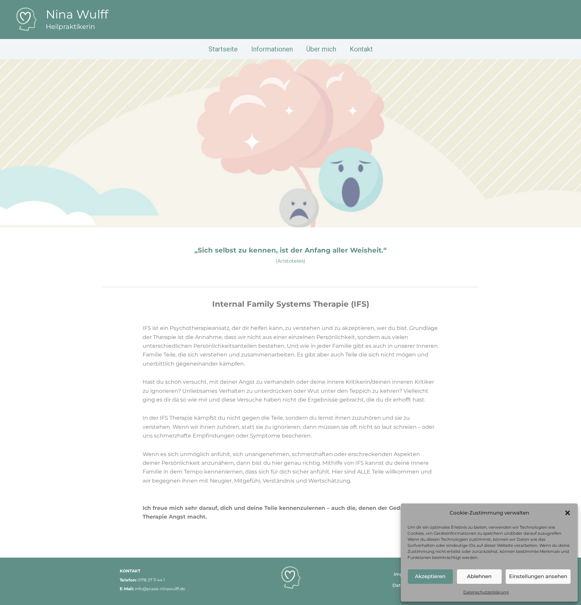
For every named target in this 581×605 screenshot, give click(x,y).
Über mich (321, 49)
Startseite (223, 49)
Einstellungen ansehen (538, 576)
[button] (567, 512)
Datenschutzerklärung (486, 592)
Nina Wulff (77, 14)
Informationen (272, 49)
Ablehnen (479, 576)
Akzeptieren (430, 576)
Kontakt (361, 49)
